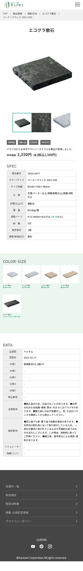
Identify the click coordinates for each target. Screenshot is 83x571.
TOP (5, 13)
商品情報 (17, 13)
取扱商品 (11, 495)
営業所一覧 (12, 486)
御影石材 (32, 13)
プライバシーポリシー (19, 521)
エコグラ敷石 (49, 13)
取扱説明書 (12, 504)
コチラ (53, 216)
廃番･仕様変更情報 (17, 512)
